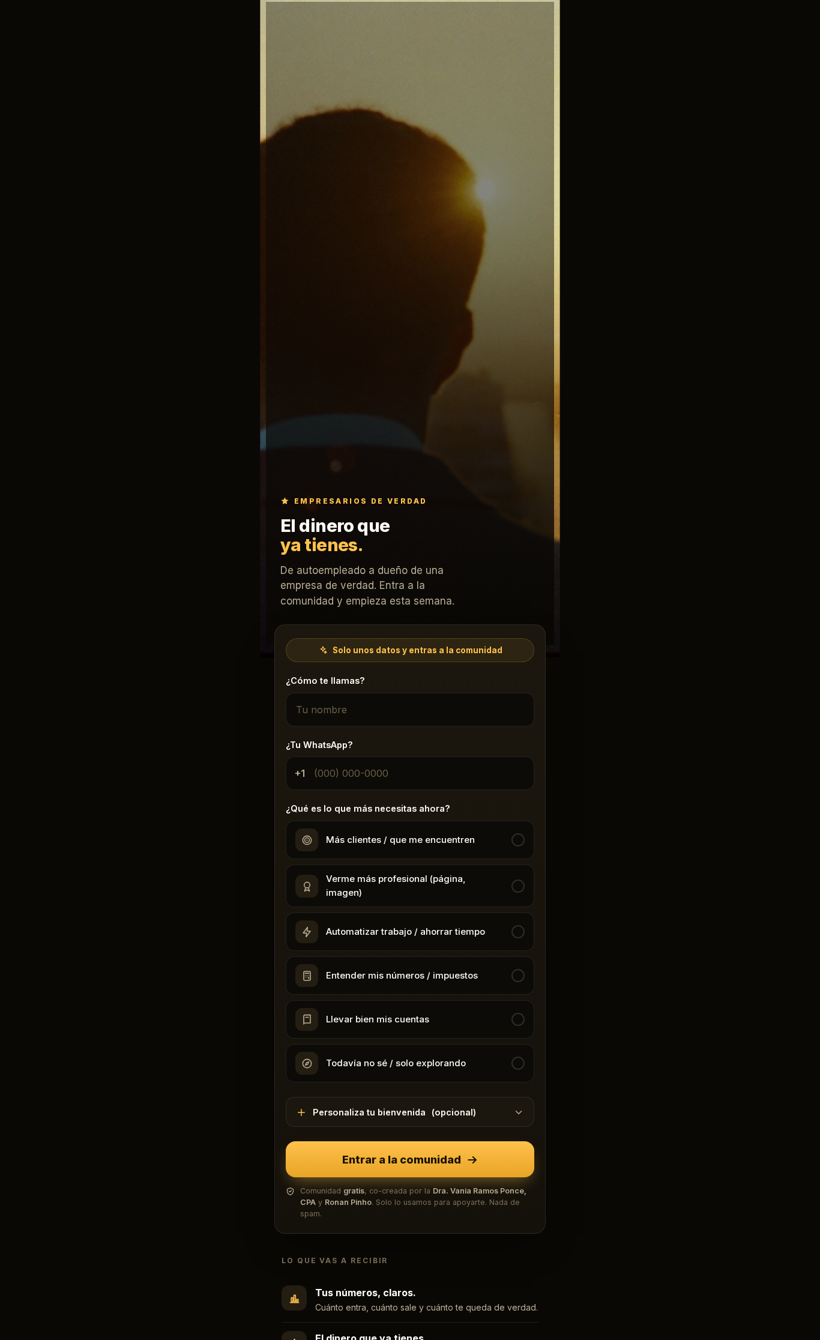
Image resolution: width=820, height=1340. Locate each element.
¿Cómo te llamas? (325, 681)
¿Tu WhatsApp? (319, 745)
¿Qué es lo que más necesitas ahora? (368, 809)
